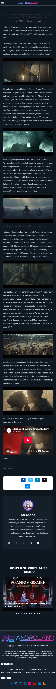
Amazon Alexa (49, 672)
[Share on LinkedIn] (37, 480)
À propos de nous (32, 672)
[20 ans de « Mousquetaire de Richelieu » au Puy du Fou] (28, 594)
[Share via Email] (27, 486)
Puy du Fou (8, 468)
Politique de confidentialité (11, 672)
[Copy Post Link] (44, 480)
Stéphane (28, 515)
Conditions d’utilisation (17, 669)
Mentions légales (36, 669)
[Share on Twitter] (30, 480)
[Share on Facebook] (23, 480)
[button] (5, 595)
